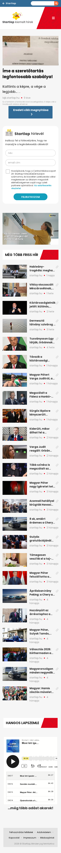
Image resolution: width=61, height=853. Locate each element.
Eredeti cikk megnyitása (30, 110)
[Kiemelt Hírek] (19, 18)
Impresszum (29, 837)
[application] (30, 229)
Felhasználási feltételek (21, 832)
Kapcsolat (14, 837)
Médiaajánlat (47, 837)
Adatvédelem (44, 832)
